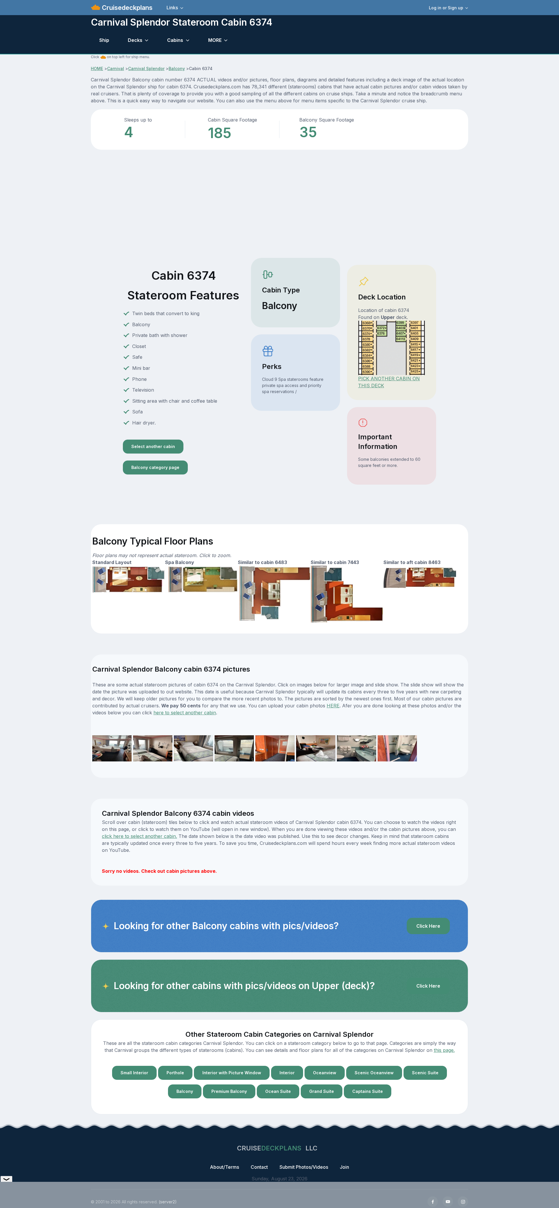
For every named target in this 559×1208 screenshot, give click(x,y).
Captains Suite (367, 1091)
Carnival (115, 68)
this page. (444, 1050)
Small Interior (134, 1072)
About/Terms (224, 1167)
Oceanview (324, 1072)
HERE (333, 706)
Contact (259, 1167)
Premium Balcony (229, 1091)
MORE (215, 40)
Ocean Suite (278, 1091)
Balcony (177, 68)
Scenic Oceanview (374, 1072)
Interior (287, 1072)
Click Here (428, 926)
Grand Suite (321, 1091)
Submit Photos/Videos (304, 1167)
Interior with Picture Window (231, 1072)
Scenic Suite (425, 1072)
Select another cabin (153, 446)
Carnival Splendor (146, 68)
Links (172, 7)
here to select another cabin (184, 712)
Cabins (175, 40)
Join (344, 1167)
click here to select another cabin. (139, 836)
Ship (104, 40)
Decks (135, 40)
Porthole (175, 1072)
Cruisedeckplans (126, 7)
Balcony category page (155, 467)
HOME (97, 68)
